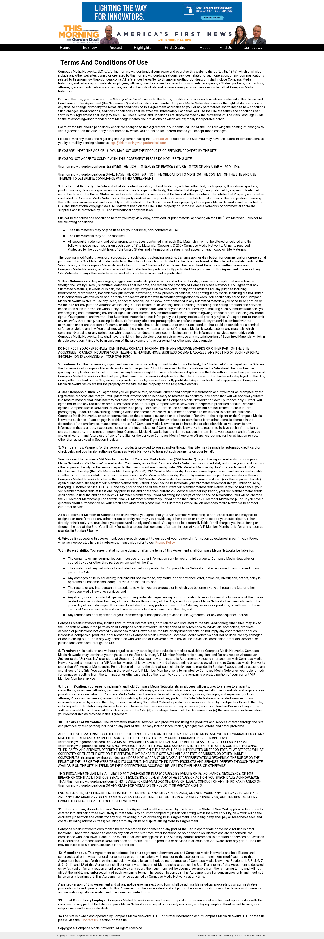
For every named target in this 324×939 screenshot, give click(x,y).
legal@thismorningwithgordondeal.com (138, 143)
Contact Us (90, 920)
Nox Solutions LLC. (257, 935)
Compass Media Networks (89, 935)
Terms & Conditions (207, 935)
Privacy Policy (165, 543)
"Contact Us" (160, 139)
